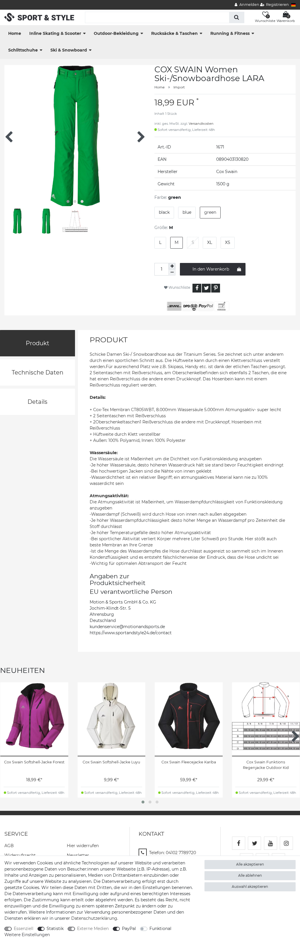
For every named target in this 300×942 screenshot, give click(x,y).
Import (179, 87)
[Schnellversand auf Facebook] (238, 843)
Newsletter (78, 855)
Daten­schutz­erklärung (94, 918)
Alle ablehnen (250, 875)
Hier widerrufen (83, 845)
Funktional (160, 928)
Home (14, 33)
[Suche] (236, 17)
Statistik (55, 928)
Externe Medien (93, 928)
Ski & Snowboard (68, 50)
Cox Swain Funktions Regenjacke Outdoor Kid (266, 765)
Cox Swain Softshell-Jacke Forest (34, 762)
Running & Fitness (230, 33)
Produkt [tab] (37, 343)
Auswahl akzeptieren (250, 886)
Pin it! (215, 288)
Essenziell (23, 928)
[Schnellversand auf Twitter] (254, 843)
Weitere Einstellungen (27, 934)
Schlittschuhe (23, 50)
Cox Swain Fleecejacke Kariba (188, 762)
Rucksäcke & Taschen (174, 33)
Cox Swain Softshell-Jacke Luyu (111, 762)
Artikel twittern (206, 288)
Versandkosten (201, 124)
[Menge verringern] (171, 272)
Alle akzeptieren (250, 864)
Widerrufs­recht (20, 855)
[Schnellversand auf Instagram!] (286, 843)
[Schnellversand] (39, 17)
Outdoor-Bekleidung (116, 33)
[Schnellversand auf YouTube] (270, 843)
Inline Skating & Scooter (55, 33)
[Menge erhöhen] (171, 266)
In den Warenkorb (210, 269)
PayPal (129, 928)
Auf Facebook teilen (196, 288)
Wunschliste (179, 287)
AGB (9, 845)
